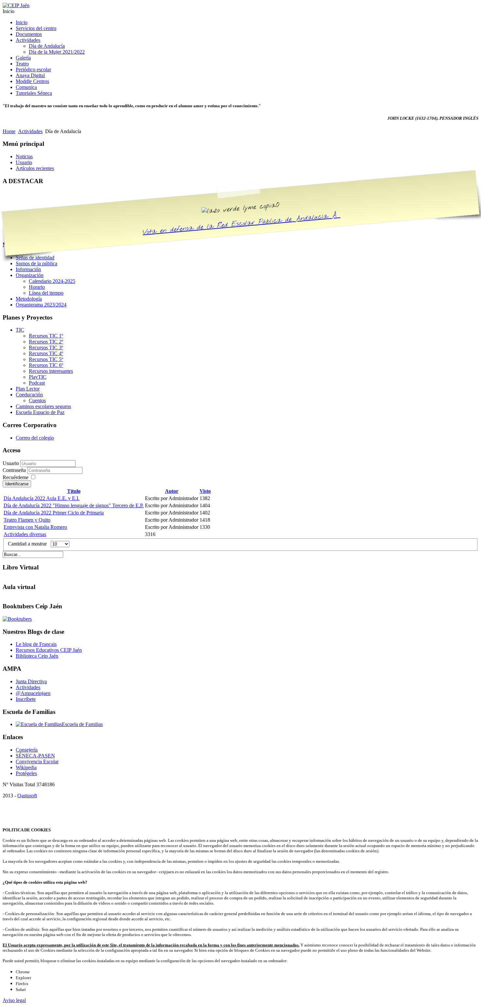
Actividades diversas (25, 534)
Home (9, 131)
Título (73, 491)
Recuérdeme (15, 477)
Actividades (30, 131)
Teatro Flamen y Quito (27, 520)
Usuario (11, 463)
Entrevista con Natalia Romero (35, 527)
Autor (171, 491)
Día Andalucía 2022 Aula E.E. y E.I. (42, 498)
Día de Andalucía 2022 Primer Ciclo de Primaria (54, 512)
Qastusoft (27, 795)
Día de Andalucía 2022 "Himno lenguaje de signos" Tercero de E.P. (74, 505)
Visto (205, 491)
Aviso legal (14, 1000)
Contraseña (15, 470)
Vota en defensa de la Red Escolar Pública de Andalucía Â (241, 224)
